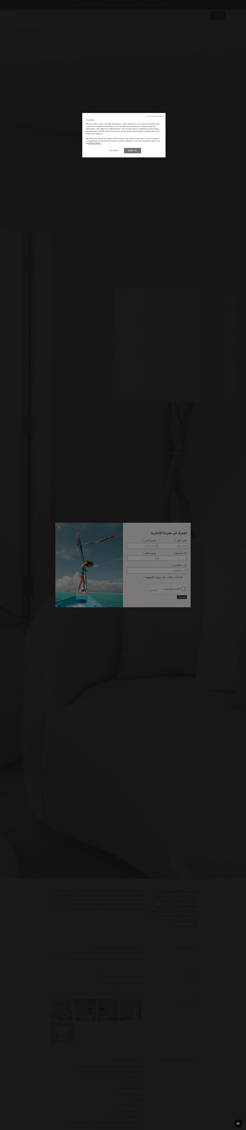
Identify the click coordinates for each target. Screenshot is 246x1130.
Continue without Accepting (155, 116)
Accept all (132, 151)
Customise (113, 151)
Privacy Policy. (95, 143)
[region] (124, 135)
